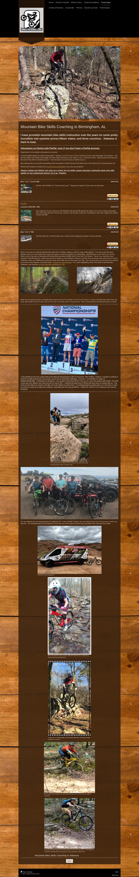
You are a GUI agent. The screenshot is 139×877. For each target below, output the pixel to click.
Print (24, 872)
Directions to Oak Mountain (62, 262)
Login (116, 872)
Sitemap (29, 872)
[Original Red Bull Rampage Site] (70, 550)
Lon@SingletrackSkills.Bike (56, 167)
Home (69, 861)
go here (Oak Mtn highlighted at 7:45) (52, 264)
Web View (115, 875)
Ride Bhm (24, 203)
